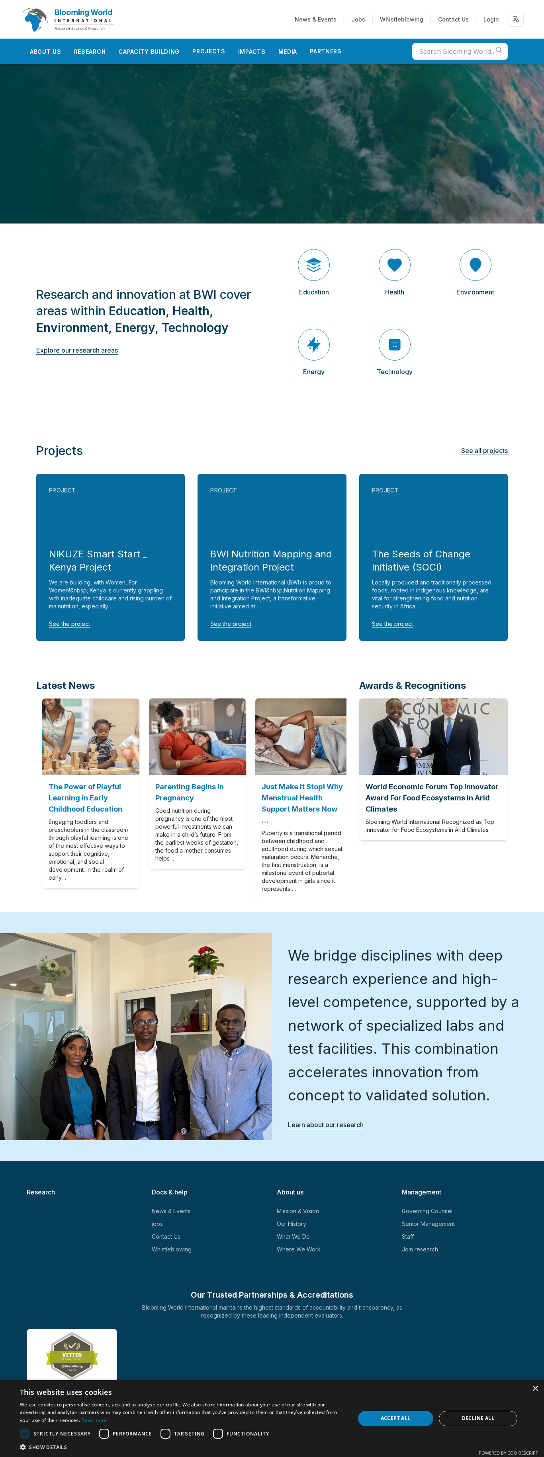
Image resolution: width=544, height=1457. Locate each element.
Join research (420, 1249)
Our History (291, 1223)
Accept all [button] (396, 1418)
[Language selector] (516, 19)
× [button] (535, 1389)
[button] (182, 1447)
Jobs (358, 19)
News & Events (316, 19)
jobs (157, 1223)
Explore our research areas (77, 350)
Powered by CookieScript (508, 1453)
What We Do (293, 1236)
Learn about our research (326, 1125)
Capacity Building (149, 51)
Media (287, 51)
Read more (94, 1420)
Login (491, 19)
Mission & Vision (298, 1211)
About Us (45, 51)
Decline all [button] (478, 1418)
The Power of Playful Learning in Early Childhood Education (79, 797)
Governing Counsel (427, 1211)
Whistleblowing (401, 19)
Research (90, 51)
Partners (326, 51)
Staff (408, 1236)
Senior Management (428, 1223)
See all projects (484, 451)
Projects (208, 51)
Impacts (252, 51)
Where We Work (299, 1249)
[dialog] (272, 1418)
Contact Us (453, 19)
